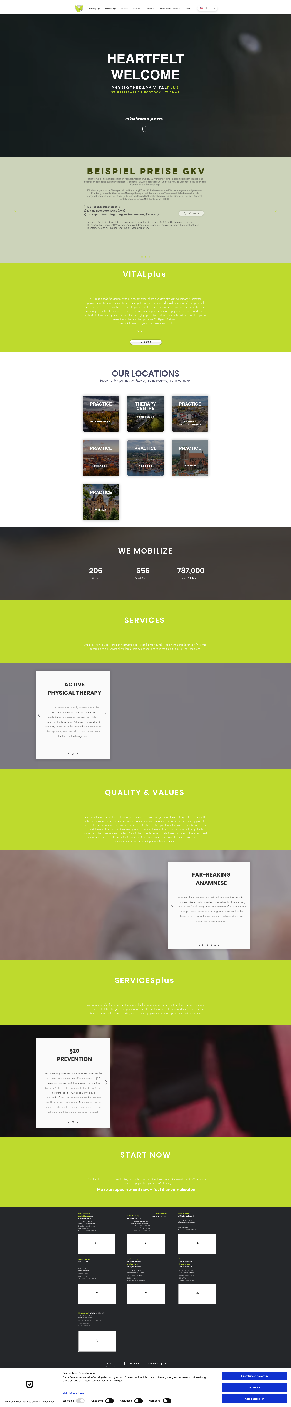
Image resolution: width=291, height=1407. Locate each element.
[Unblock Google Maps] (96, 1244)
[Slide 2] (73, 754)
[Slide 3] (77, 753)
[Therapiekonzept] (142, 257)
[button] (191, 213)
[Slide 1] (68, 753)
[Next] (276, 209)
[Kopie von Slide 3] (211, 945)
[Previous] (15, 209)
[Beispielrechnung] (145, 257)
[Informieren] (149, 257)
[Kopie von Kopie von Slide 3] (215, 945)
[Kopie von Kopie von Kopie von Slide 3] (218, 945)
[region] (101, 414)
